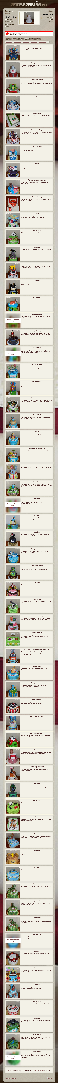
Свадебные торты (9, 21)
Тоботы (37, 163)
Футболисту (37, 230)
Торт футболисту (37, 381)
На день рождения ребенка (37, 448)
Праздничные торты (9, 24)
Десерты (7, 26)
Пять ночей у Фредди (37, 130)
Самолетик (37, 297)
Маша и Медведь (37, 314)
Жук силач (37, 582)
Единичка (37, 834)
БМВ (36, 96)
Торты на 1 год (9, 42)
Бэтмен (36, 280)
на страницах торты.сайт (38, 1070)
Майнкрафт (37, 482)
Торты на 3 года (17, 42)
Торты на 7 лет (26, 42)
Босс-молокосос (37, 146)
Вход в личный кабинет (11, 1078)
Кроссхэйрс (37, 783)
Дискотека (37, 46)
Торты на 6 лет (34, 42)
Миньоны (37, 968)
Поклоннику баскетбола (36, 767)
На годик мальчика (37, 63)
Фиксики (37, 498)
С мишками (37, 415)
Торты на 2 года (42, 42)
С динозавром (37, 599)
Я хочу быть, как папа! (37, 716)
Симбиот (37, 532)
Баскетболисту (37, 197)
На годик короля (37, 666)
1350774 (50, 1078)
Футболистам (37, 632)
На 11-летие (36, 264)
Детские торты (8, 19)
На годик (37, 515)
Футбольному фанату (37, 733)
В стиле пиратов (37, 699)
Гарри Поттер (37, 331)
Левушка (37, 850)
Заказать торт (50, 17)
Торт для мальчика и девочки (37, 180)
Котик (37, 817)
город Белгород (10, 17)
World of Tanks (37, 1035)
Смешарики (37, 348)
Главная (51, 19)
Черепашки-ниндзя (37, 79)
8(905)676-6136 (23, 1071)
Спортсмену (37, 113)
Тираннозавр (37, 884)
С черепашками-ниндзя (37, 616)
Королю (37, 431)
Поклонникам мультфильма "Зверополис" (37, 649)
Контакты (51, 22)
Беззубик (37, 247)
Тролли (37, 213)
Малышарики (37, 934)
